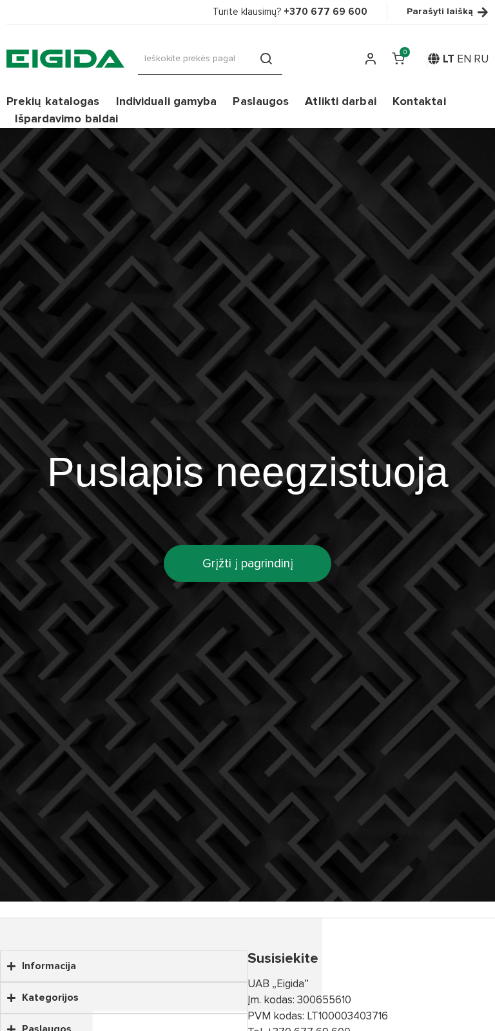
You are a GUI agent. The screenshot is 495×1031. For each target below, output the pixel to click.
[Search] (266, 58)
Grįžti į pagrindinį (247, 563)
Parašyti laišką (440, 11)
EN (464, 59)
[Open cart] (397, 58)
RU (481, 59)
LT (448, 59)
